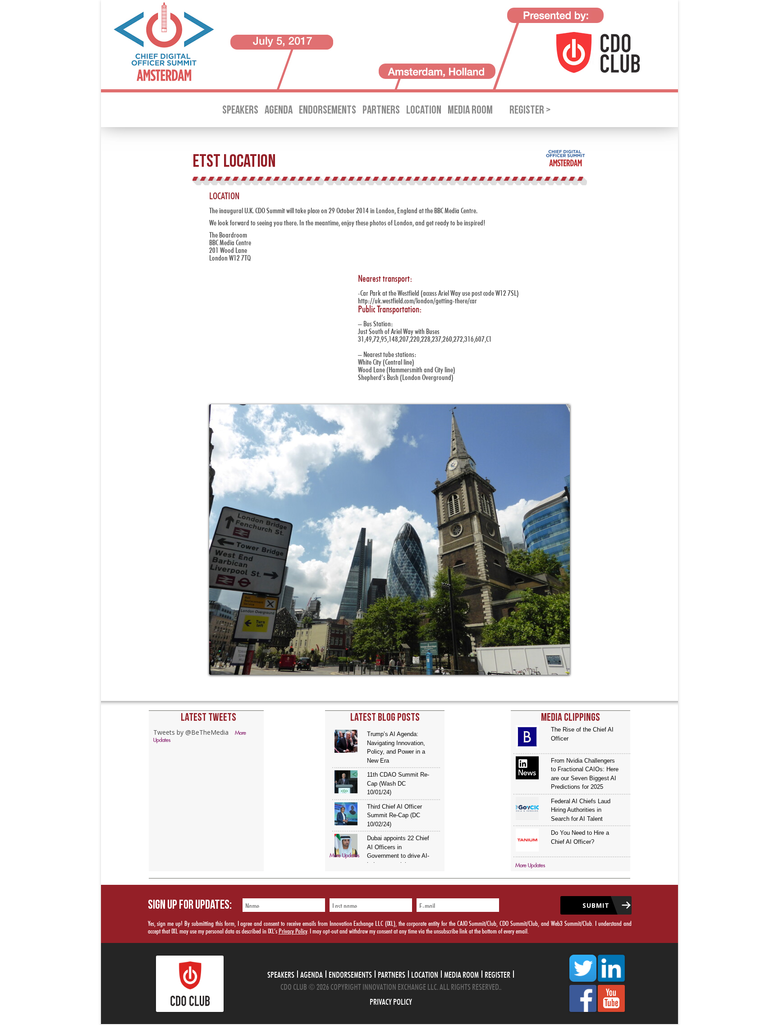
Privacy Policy (293, 930)
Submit (595, 905)
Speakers (240, 110)
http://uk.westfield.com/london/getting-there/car (417, 299)
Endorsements (327, 110)
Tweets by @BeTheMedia (191, 732)
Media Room (470, 110)
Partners (381, 110)
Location (423, 110)
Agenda (279, 110)
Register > (529, 110)
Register (497, 973)
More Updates (344, 856)
